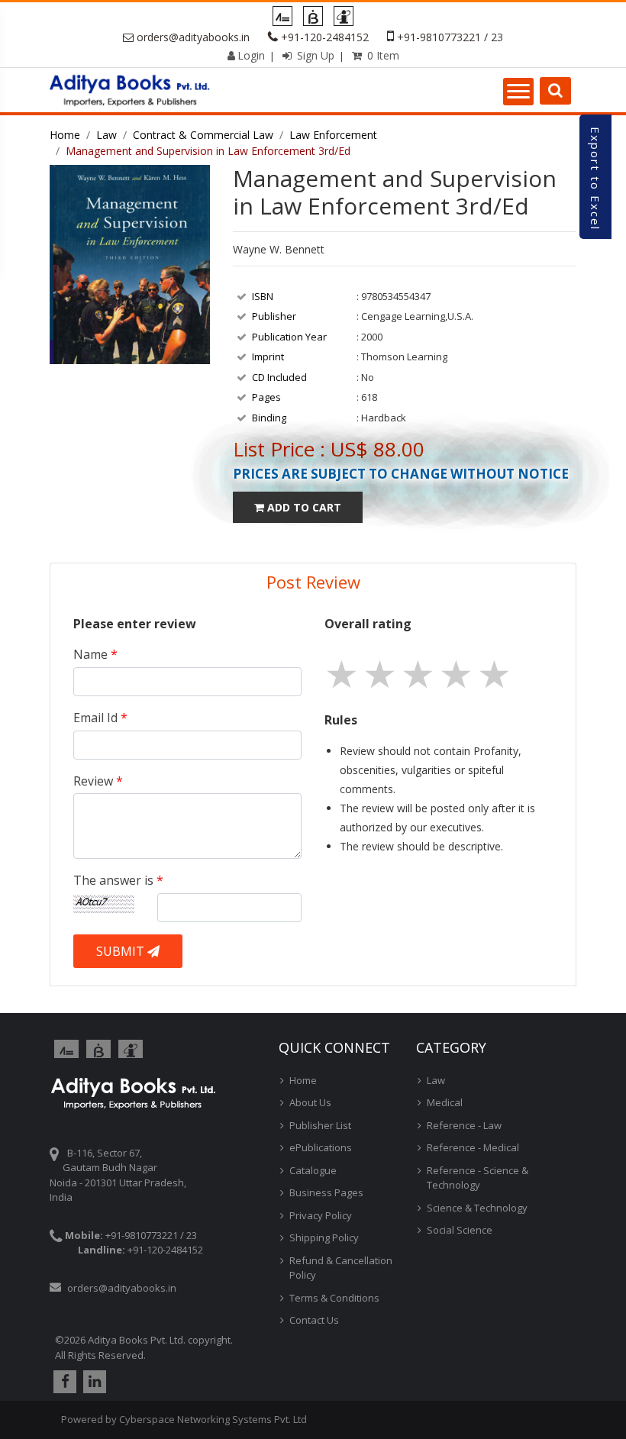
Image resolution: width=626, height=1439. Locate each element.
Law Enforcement (333, 134)
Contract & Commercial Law (203, 134)
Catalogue (313, 1170)
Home (65, 134)
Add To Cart (302, 507)
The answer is (118, 880)
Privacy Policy (320, 1215)
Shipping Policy (324, 1237)
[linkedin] (92, 1381)
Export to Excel (595, 179)
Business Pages (326, 1192)
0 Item (381, 55)
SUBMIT (121, 951)
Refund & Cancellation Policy (340, 1268)
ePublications (320, 1147)
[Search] (555, 91)
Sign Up (314, 55)
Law (106, 134)
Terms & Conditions (334, 1298)
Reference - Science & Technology (477, 1177)
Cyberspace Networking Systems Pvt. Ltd (213, 1419)
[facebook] (63, 1381)
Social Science (459, 1230)
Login (251, 55)
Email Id (100, 717)
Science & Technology (477, 1208)
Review (98, 781)
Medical (445, 1102)
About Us (310, 1102)
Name (95, 654)
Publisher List (320, 1125)
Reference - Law (464, 1125)
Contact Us (314, 1320)
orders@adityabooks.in (193, 37)
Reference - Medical (473, 1147)
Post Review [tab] (313, 581)
